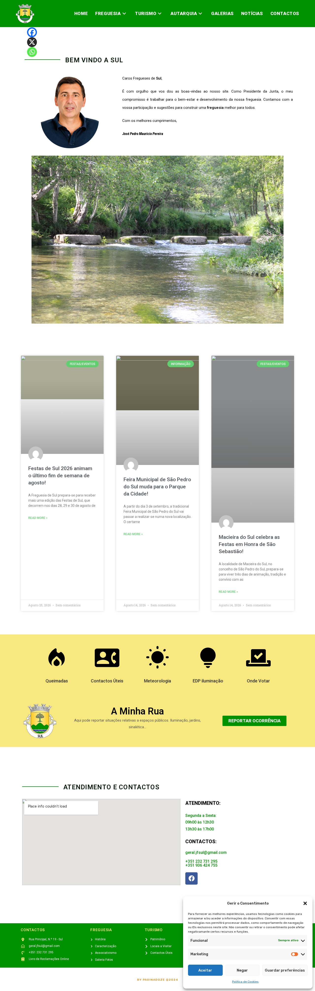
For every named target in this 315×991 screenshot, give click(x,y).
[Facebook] (32, 32)
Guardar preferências (285, 970)
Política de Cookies (245, 981)
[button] (305, 903)
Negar (242, 970)
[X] (32, 42)
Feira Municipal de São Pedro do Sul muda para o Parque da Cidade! (157, 487)
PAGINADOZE (154, 979)
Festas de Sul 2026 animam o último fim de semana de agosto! (60, 475)
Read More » (37, 518)
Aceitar (205, 970)
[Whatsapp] (32, 52)
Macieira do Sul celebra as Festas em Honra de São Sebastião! (249, 544)
